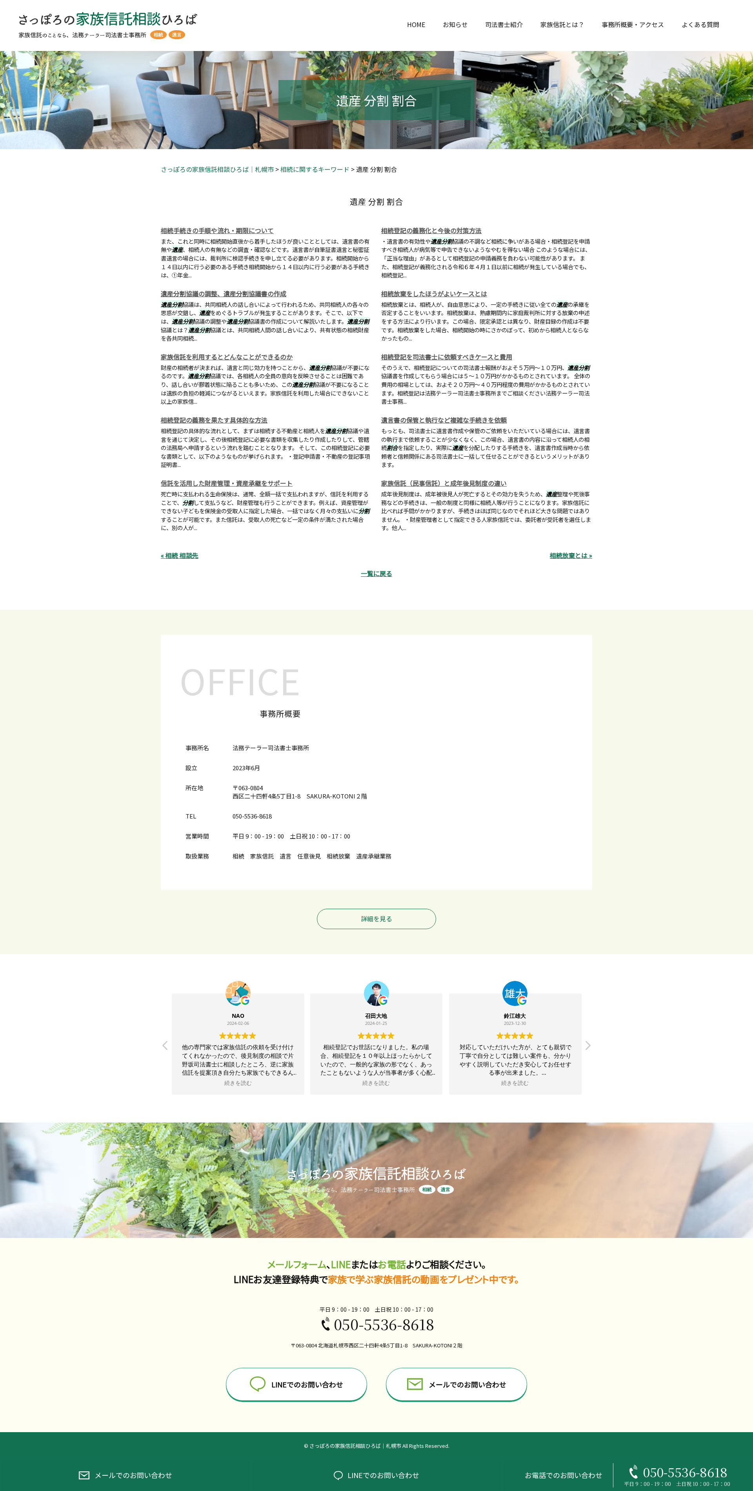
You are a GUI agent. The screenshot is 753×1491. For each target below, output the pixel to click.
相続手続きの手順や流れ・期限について (217, 230)
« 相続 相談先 (179, 555)
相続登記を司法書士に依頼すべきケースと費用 (446, 356)
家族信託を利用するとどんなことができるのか (227, 356)
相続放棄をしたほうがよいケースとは (434, 293)
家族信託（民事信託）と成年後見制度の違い (444, 483)
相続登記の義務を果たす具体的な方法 (214, 420)
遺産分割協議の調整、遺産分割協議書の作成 (223, 293)
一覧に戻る (376, 573)
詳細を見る (376, 918)
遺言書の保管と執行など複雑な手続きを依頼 (444, 420)
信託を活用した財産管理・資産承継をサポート (227, 483)
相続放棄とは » (571, 555)
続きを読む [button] (238, 1082)
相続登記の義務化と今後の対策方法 (431, 230)
